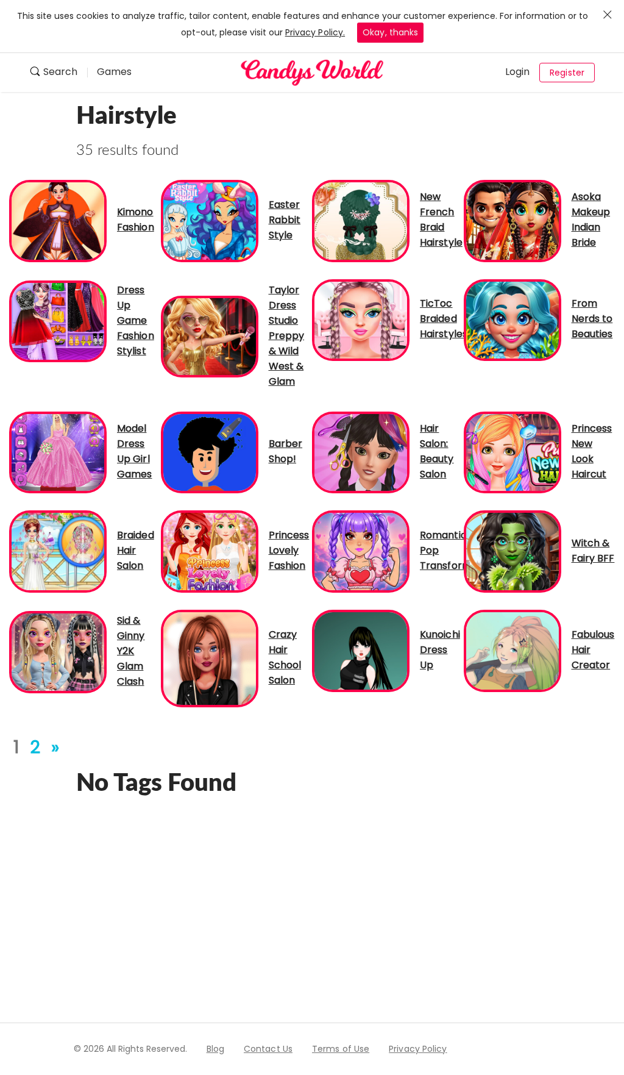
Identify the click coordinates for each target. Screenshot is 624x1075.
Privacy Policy (418, 1049)
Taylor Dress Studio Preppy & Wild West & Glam (287, 335)
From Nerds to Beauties (592, 318)
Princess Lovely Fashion (289, 550)
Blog (215, 1049)
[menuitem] (58, 73)
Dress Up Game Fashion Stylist (135, 320)
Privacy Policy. (315, 32)
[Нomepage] (312, 72)
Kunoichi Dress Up (440, 649)
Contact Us (268, 1049)
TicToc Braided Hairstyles (443, 318)
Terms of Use (340, 1049)
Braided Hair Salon (135, 550)
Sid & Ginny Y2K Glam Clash (131, 650)
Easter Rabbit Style (285, 220)
